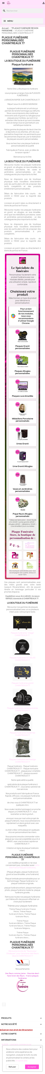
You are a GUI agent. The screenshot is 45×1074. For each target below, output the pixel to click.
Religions (26, 928)
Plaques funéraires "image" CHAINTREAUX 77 (22, 634)
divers (25, 937)
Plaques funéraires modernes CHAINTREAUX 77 (22, 734)
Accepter (32, 1066)
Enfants (20, 914)
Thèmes (26, 935)
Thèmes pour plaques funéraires (22, 905)
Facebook (4, 1004)
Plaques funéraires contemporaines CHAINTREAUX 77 (22, 709)
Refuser (12, 1066)
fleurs (26, 916)
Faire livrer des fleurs (15, 975)
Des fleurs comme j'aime (15, 973)
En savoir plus (21, 1060)
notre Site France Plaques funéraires (24, 866)
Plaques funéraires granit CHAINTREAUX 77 (22, 684)
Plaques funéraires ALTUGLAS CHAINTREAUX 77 (22, 658)
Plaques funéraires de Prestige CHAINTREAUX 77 (22, 760)
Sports (20, 935)
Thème (23, 911)
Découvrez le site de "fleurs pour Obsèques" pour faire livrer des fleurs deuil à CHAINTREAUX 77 (22, 953)
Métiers (20, 923)
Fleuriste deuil (33, 973)
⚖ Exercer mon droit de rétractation (16, 1030)
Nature (20, 926)
